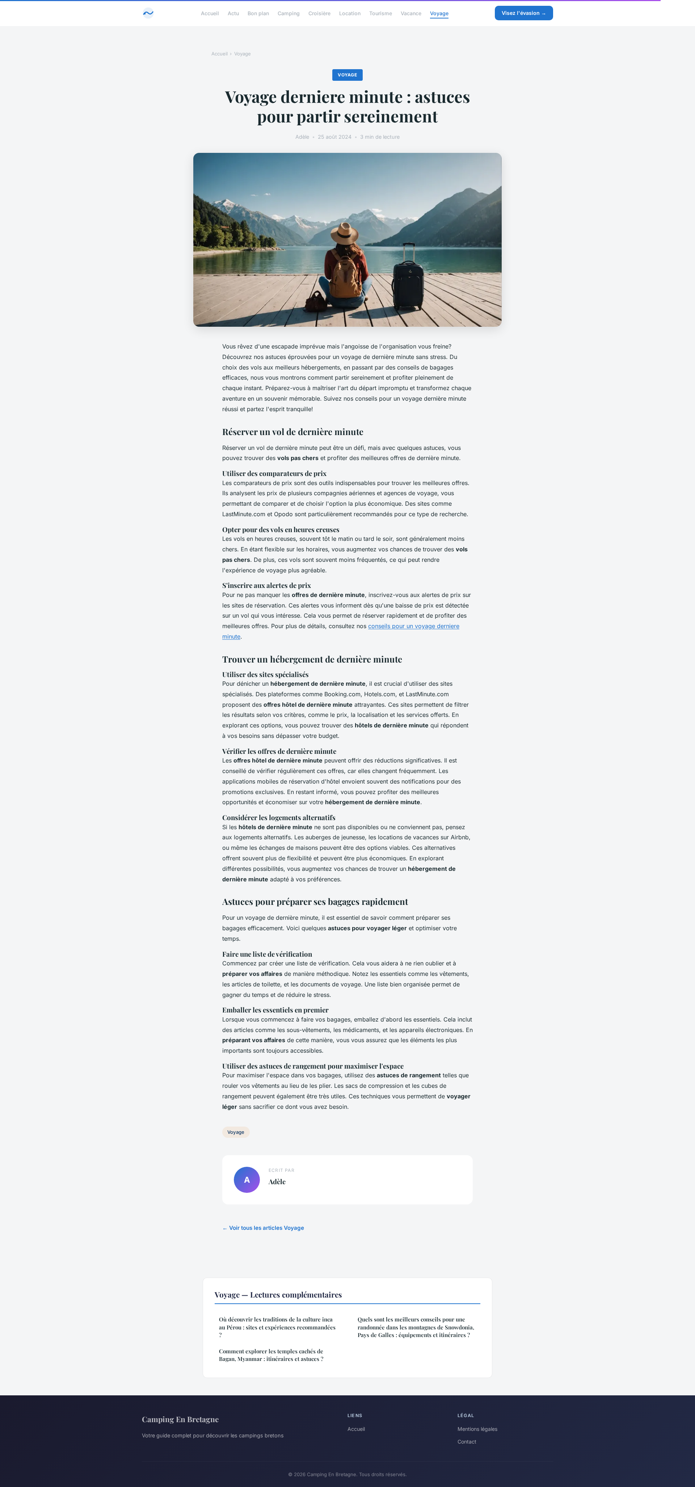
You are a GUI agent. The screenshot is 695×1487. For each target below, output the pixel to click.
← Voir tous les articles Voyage (263, 1227)
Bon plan (258, 13)
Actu (233, 13)
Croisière (319, 13)
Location (350, 13)
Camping (289, 13)
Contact (467, 1441)
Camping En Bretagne (180, 1419)
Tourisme (380, 13)
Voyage (439, 13)
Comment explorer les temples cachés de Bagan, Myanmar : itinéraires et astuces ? (271, 1355)
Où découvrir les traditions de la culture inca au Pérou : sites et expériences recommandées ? (277, 1327)
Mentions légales (477, 1429)
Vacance (411, 13)
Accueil (210, 13)
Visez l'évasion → (524, 13)
